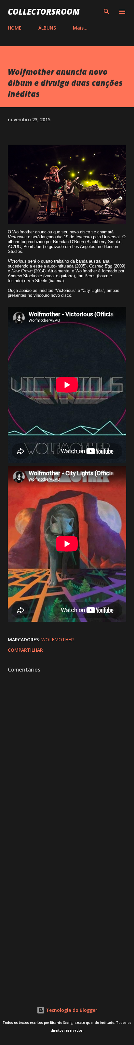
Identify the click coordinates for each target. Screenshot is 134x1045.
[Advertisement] (67, 911)
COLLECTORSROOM (44, 11)
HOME (14, 28)
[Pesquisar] (107, 12)
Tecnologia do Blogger (71, 1010)
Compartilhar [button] (25, 650)
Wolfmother (57, 639)
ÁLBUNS (47, 28)
